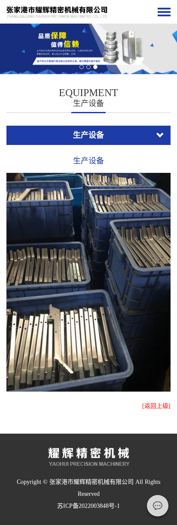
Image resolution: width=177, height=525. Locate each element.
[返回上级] (156, 406)
